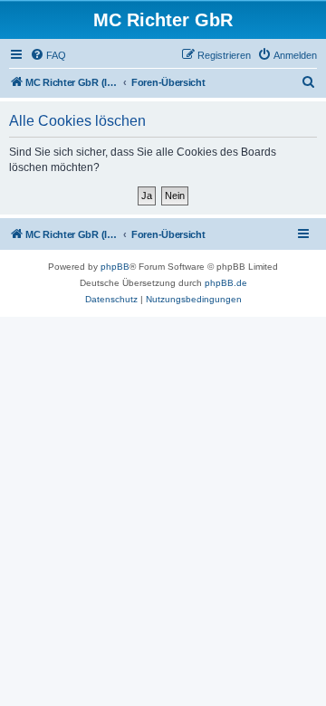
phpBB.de (226, 283)
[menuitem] (48, 55)
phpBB (115, 267)
